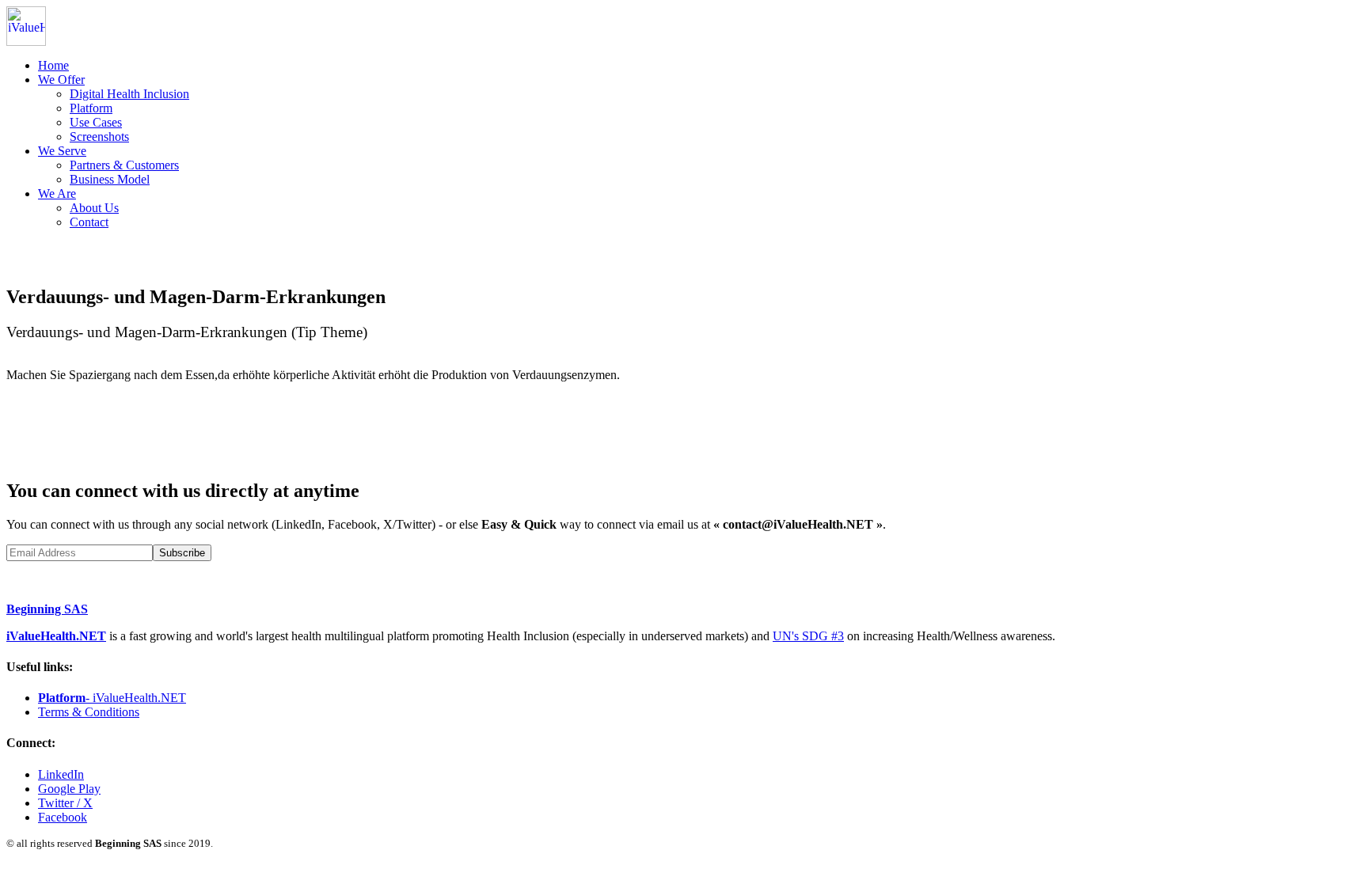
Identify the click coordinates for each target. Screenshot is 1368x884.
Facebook (62, 817)
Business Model (110, 179)
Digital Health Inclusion (129, 94)
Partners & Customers (124, 165)
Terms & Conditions (88, 712)
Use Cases (96, 122)
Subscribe (182, 553)
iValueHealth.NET (56, 636)
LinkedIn (61, 774)
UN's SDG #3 (808, 636)
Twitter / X (65, 803)
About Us (94, 207)
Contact (89, 222)
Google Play (69, 788)
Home (53, 65)
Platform (91, 108)
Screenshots (99, 136)
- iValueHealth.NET (112, 697)
